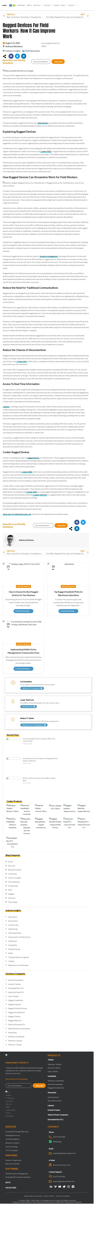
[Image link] (18, 70)
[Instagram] (68, 1186)
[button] (11, 56)
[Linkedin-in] (51, 1186)
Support (57, 5)
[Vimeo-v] (55, 1186)
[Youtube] (60, 1186)
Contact (71, 5)
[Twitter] (64, 1186)
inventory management (49, 256)
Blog (63, 5)
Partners (47, 5)
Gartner (6, 406)
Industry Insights (13, 51)
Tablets (29, 5)
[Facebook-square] (73, 1186)
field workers (43, 123)
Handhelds (21, 5)
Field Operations (32, 51)
